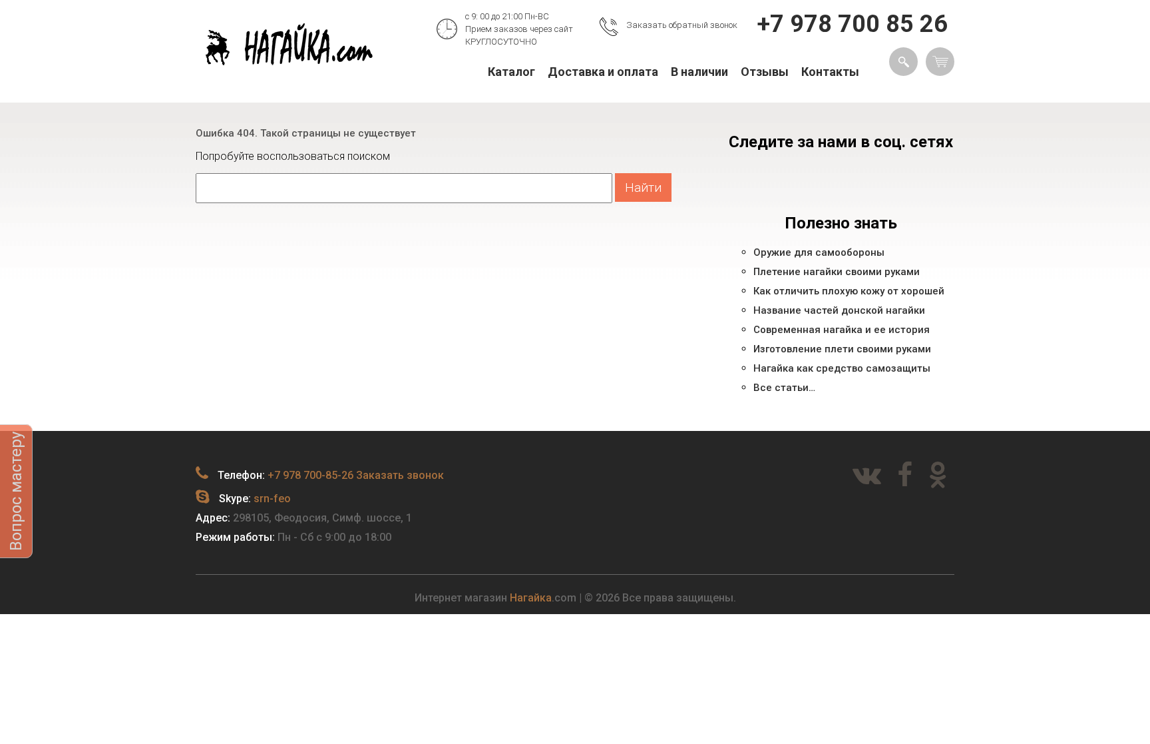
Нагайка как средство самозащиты (841, 368)
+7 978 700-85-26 (310, 475)
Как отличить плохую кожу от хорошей (848, 291)
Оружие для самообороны (818, 252)
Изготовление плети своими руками (842, 349)
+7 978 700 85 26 (852, 24)
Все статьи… (784, 388)
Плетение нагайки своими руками (836, 272)
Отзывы (765, 72)
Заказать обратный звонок (681, 25)
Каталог (511, 72)
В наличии (699, 72)
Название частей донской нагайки (839, 310)
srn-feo (272, 498)
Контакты (830, 72)
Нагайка (531, 597)
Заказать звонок (400, 475)
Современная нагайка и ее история (841, 330)
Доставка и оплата (603, 72)
